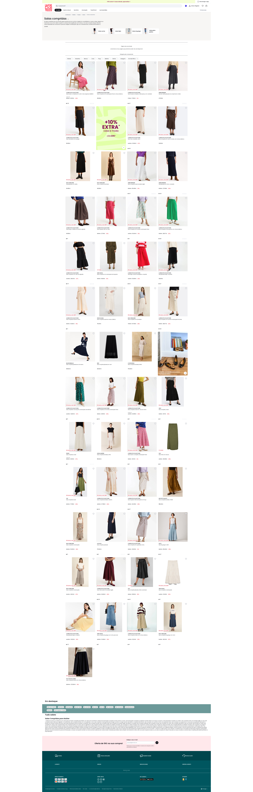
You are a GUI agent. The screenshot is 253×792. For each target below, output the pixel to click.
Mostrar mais (126, 770)
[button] (206, 5)
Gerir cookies (85, 788)
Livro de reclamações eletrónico (94, 788)
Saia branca (61, 707)
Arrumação (84, 10)
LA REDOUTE (57, 764)
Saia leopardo (69, 707)
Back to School (67, 10)
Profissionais (203, 10)
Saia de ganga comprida (60, 710)
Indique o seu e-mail (131, 740)
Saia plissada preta (129, 707)
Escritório (76, 10)
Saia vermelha (87, 707)
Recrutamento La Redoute (118, 788)
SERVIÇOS (99, 764)
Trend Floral (93, 10)
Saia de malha (78, 707)
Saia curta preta (119, 707)
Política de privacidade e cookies (75, 788)
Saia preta (49, 710)
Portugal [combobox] (204, 788)
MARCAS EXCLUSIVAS (144, 764)
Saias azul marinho (51, 707)
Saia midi (102, 707)
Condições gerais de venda (50, 788)
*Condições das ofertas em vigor (62, 788)
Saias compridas (91, 14)
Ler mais (46, 26)
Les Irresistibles (103, 10)
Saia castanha (109, 707)
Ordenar (69, 58)
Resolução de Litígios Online (107, 788)
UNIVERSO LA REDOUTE (186, 764)
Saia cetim (95, 707)
